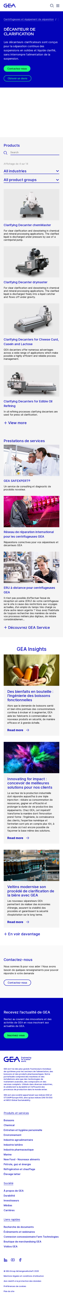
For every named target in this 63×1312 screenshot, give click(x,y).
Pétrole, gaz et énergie (17, 1164)
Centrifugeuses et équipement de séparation (29, 19)
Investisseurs (11, 1200)
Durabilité (9, 1195)
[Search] (52, 5)
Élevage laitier (12, 1174)
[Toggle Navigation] (57, 5)
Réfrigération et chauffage (19, 1169)
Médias (8, 1205)
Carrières (9, 1210)
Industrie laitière (13, 1144)
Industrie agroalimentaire (18, 1139)
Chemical (9, 1125)
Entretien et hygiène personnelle (23, 1130)
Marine (8, 1154)
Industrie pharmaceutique (19, 1149)
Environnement (12, 1134)
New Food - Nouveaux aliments (22, 1159)
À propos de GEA (14, 1190)
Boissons (9, 1120)
